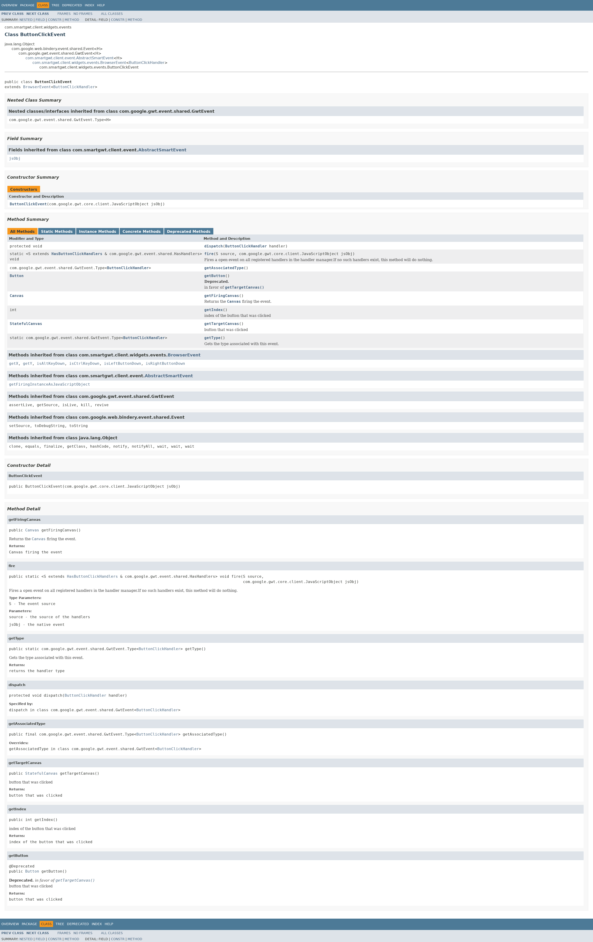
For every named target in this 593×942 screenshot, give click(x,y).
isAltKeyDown (51, 363)
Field (40, 20)
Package (27, 5)
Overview (9, 5)
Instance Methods (97, 231)
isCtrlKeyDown (84, 363)
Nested (26, 20)
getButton (214, 276)
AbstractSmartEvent (162, 149)
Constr (55, 20)
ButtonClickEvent (28, 204)
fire (209, 254)
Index (89, 5)
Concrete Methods (142, 231)
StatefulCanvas (26, 323)
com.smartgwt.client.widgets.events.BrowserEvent (79, 62)
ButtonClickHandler (146, 62)
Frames (64, 14)
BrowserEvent (37, 87)
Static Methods (57, 231)
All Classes (112, 14)
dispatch (213, 246)
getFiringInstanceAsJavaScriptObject (49, 384)
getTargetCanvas (221, 323)
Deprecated (72, 5)
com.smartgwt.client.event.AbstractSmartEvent (69, 58)
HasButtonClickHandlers (76, 254)
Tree (55, 5)
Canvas (17, 295)
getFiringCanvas (221, 295)
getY (27, 363)
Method (72, 20)
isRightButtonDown (165, 363)
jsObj (15, 158)
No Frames (82, 14)
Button (17, 276)
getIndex (213, 310)
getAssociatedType (224, 268)
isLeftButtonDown (122, 363)
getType (212, 338)
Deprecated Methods (189, 231)
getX (13, 363)
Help (101, 5)
